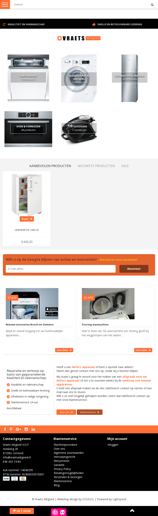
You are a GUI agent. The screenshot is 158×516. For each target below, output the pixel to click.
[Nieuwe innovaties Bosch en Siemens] (32, 302)
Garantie (59, 465)
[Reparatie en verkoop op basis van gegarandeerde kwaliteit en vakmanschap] (79, 36)
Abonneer (134, 269)
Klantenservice (88, 412)
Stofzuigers (79, 128)
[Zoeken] (152, 5)
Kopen (25, 218)
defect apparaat (83, 367)
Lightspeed (119, 499)
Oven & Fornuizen (28, 128)
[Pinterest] (11, 429)
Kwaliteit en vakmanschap (26, 24)
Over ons (65, 412)
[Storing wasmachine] (108, 302)
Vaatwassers (28, 77)
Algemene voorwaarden (69, 453)
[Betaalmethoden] (15, 479)
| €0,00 (23, 511)
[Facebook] (5, 429)
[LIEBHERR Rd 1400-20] (27, 195)
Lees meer (63, 350)
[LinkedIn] (34, 429)
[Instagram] (27, 429)
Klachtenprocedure (65, 444)
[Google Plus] (19, 429)
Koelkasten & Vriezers (130, 77)
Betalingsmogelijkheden (69, 473)
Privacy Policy (62, 469)
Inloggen (113, 444)
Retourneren (61, 461)
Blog (57, 485)
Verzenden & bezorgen (68, 477)
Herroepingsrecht (64, 457)
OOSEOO (88, 499)
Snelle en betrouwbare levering (119, 24)
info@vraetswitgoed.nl (17, 457)
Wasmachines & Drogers (79, 79)
